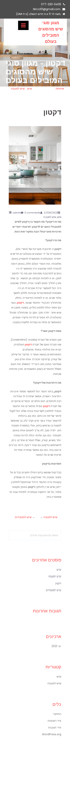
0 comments (32, 212)
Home (60, 88)
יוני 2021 (56, 646)
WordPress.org (51, 734)
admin (17, 212)
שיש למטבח (18, 88)
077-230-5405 (51, 4)
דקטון (20, 303)
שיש (29, 88)
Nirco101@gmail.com (46, 9)
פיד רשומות (54, 721)
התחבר (57, 714)
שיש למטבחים (23, 517)
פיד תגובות (54, 727)
